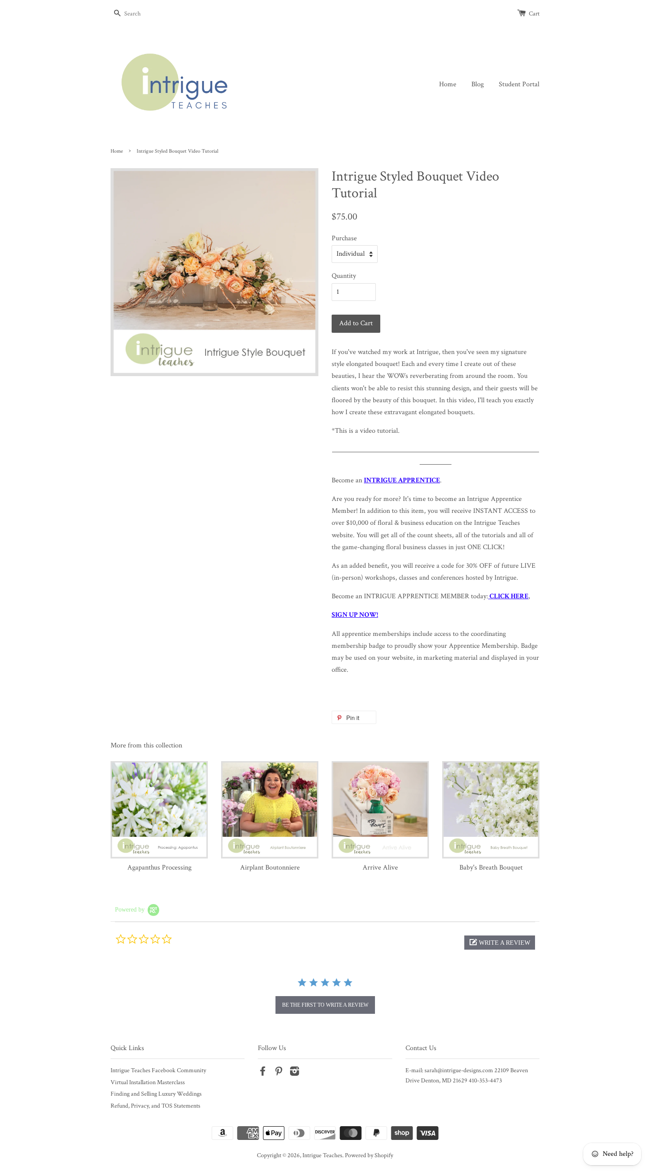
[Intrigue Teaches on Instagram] (294, 1073)
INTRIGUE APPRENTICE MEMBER (416, 596)
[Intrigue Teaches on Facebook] (263, 1073)
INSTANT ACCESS (500, 511)
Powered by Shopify (369, 1155)
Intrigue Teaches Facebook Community (158, 1070)
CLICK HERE (508, 596)
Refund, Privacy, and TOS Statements (155, 1106)
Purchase (344, 238)
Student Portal (519, 84)
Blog (477, 84)
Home (447, 84)
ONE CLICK (485, 547)
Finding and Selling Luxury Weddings (156, 1094)
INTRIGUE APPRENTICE (402, 480)
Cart (534, 14)
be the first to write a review (325, 1005)
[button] (499, 942)
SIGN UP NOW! (355, 615)
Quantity (344, 276)
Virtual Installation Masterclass (148, 1082)
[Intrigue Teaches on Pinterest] (278, 1073)
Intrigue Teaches (322, 1155)
